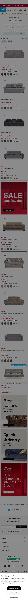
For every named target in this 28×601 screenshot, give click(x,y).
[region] (14, 587)
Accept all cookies (13, 588)
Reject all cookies (14, 593)
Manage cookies (14, 597)
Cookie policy (7, 581)
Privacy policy (16, 581)
